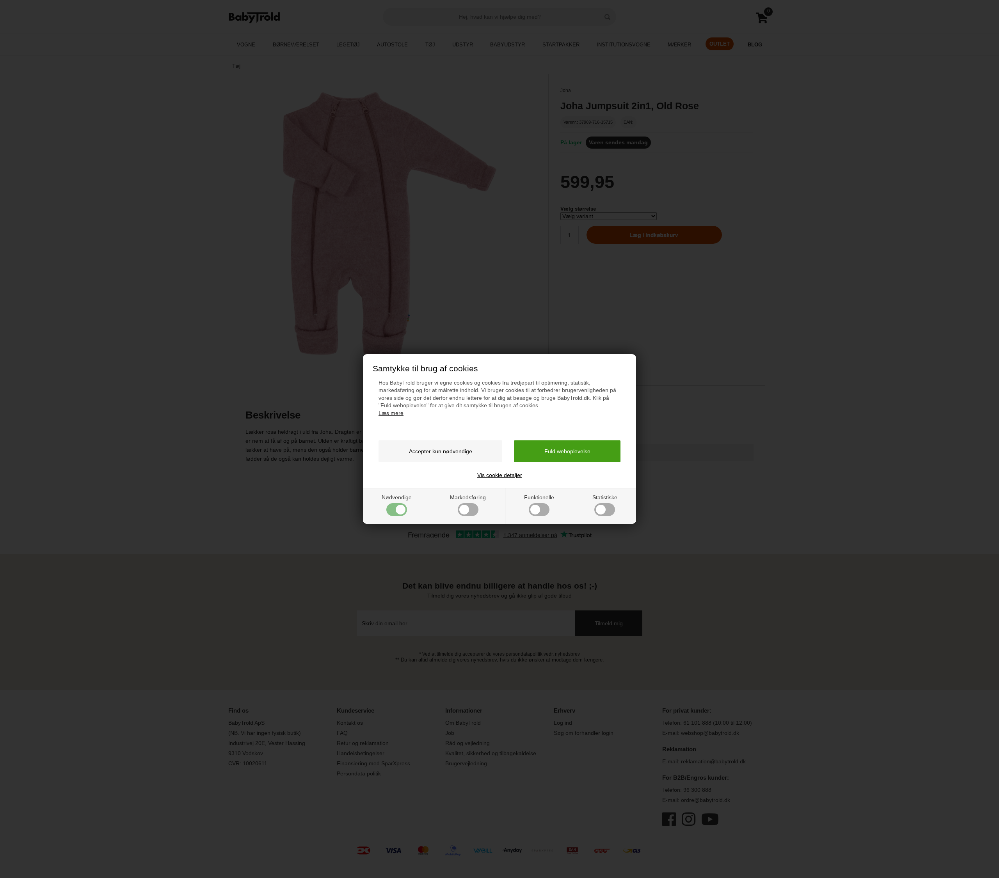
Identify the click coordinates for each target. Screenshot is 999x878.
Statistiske (604, 497)
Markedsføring (468, 497)
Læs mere (391, 413)
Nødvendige (397, 497)
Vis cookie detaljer (499, 475)
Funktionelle (539, 497)
